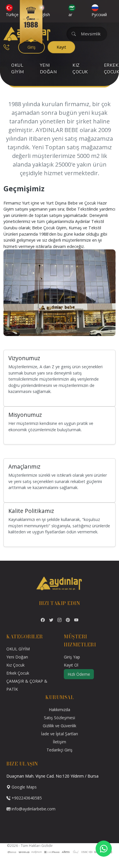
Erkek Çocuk (17, 673)
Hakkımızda (59, 709)
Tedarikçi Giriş (59, 750)
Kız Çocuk (80, 68)
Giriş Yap (72, 657)
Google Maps (23, 787)
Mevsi (87, 34)
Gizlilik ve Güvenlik (59, 725)
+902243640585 (26, 798)
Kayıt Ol (71, 665)
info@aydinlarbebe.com (33, 809)
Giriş (31, 47)
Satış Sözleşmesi (59, 717)
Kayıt (61, 47)
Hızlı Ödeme (79, 674)
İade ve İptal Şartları (59, 733)
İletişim (59, 741)
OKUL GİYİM (17, 68)
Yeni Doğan (48, 68)
